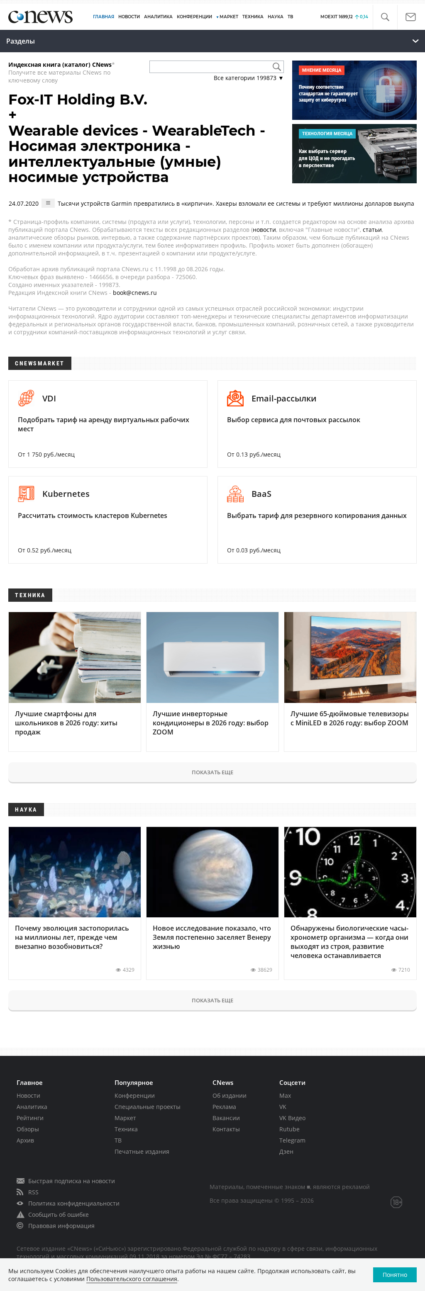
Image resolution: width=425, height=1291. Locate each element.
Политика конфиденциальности (74, 1203)
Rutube (289, 1129)
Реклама (224, 1107)
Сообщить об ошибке (58, 1214)
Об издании (229, 1095)
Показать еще (212, 772)
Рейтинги (30, 1118)
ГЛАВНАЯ (103, 16)
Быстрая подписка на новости (71, 1181)
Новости (28, 1095)
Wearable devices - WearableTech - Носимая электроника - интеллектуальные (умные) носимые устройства (136, 154)
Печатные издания (142, 1151)
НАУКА (275, 16)
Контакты (226, 1129)
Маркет (125, 1118)
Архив (25, 1140)
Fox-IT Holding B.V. (77, 99)
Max (285, 1095)
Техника (126, 1129)
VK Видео (292, 1118)
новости (264, 229)
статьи (372, 229)
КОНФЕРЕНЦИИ (194, 16)
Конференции (135, 1095)
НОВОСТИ (129, 16)
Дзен (286, 1151)
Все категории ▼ (249, 78)
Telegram (292, 1140)
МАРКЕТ (229, 16)
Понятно (395, 1275)
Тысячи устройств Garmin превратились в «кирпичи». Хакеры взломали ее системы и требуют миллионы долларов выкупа (236, 203)
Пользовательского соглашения (131, 1279)
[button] (385, 17)
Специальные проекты (148, 1107)
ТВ (290, 16)
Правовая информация (61, 1226)
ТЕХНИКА (253, 16)
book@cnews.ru (135, 293)
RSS (33, 1192)
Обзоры (28, 1129)
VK (282, 1107)
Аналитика (158, 16)
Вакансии (226, 1118)
